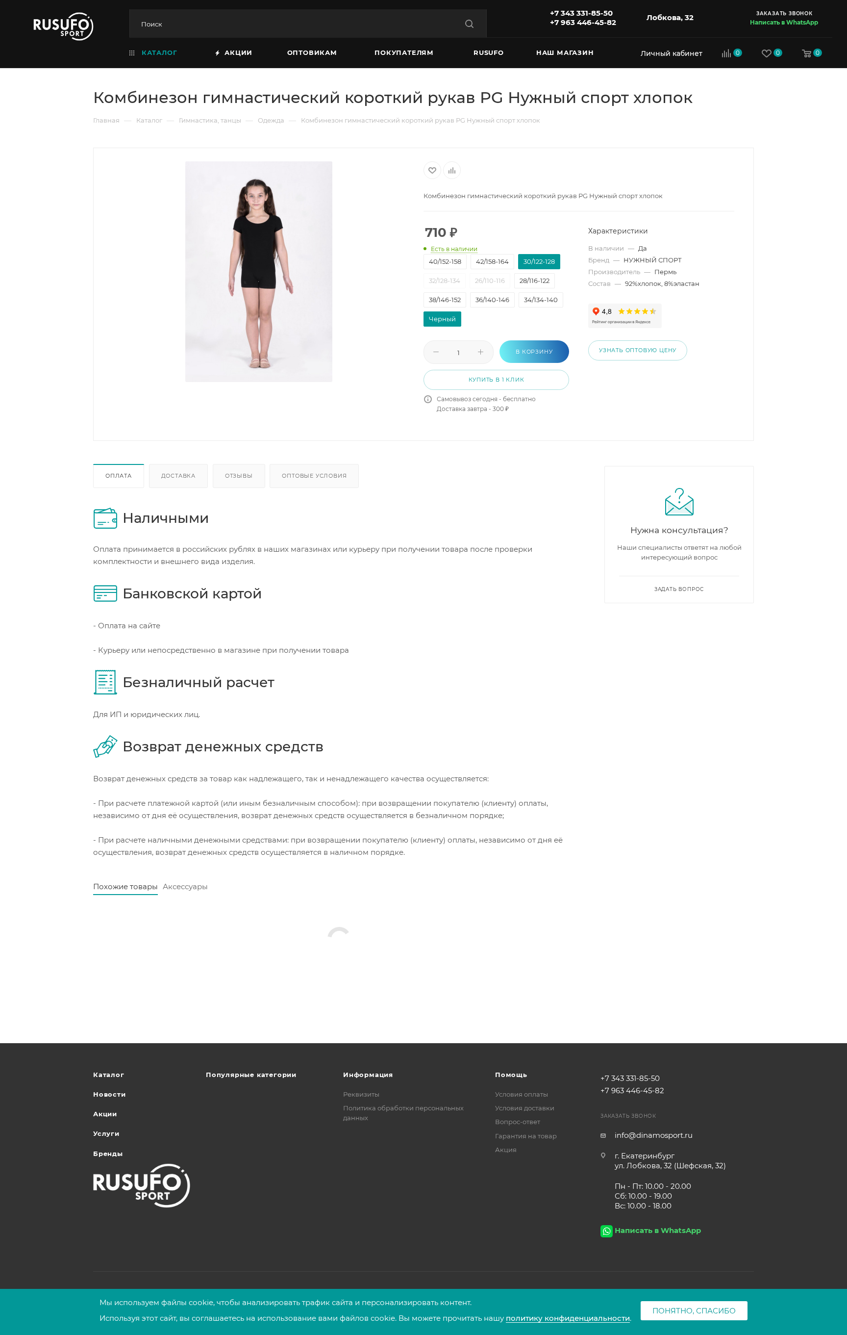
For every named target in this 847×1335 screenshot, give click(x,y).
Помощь (511, 1074)
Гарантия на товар (526, 1136)
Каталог (109, 1074)
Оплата (118, 475)
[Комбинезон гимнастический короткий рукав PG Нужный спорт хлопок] (259, 271)
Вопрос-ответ (517, 1122)
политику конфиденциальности (568, 1318)
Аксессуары (185, 886)
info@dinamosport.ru (654, 1135)
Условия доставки (524, 1108)
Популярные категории (251, 1074)
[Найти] (469, 23)
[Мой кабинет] (669, 53)
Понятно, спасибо (694, 1310)
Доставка (178, 475)
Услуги (106, 1133)
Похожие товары (125, 886)
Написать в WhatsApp (784, 22)
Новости (109, 1094)
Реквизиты (361, 1094)
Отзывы (239, 475)
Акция (506, 1150)
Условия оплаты (521, 1094)
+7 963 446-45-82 (583, 22)
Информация (368, 1074)
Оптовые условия (314, 475)
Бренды (108, 1153)
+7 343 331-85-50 (581, 13)
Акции (105, 1114)
